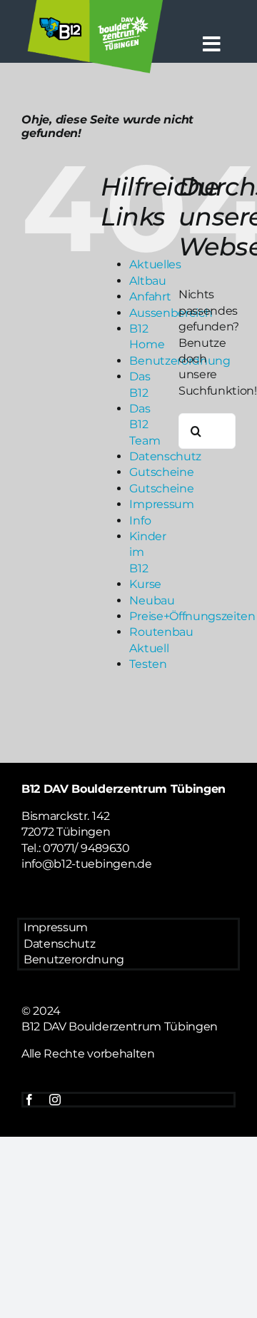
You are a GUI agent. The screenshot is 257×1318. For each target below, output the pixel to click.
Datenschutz (165, 456)
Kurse (145, 584)
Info (140, 520)
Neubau (151, 600)
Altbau (147, 281)
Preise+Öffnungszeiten (192, 616)
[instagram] (55, 1099)
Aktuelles (155, 264)
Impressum (161, 504)
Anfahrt (150, 296)
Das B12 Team (144, 424)
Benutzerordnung (74, 959)
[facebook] (29, 1099)
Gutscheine (161, 472)
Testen (147, 664)
